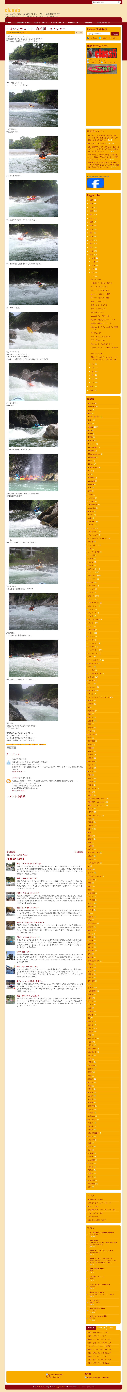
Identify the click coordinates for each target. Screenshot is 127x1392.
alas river (91, 403)
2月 (93, 379)
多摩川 (90, 988)
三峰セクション (94, 863)
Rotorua (91, 484)
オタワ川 (91, 555)
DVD (90, 430)
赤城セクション (94, 961)
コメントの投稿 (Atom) (19, 855)
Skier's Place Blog (97, 1308)
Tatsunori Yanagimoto (93, 176)
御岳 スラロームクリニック (27, 966)
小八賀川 (91, 900)
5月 (93, 368)
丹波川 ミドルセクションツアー (29, 937)
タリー (90, 626)
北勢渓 (90, 1157)
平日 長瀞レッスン (98, 340)
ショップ (91, 589)
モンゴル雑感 (94, 1235)
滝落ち (90, 1025)
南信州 (90, 1099)
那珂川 (90, 1082)
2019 (91, 226)
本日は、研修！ (95, 1302)
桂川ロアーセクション (96, 802)
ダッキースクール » (57, 22)
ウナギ (90, 542)
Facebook (93, 38)
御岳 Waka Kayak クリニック (99, 1353)
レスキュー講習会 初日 (100, 298)
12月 (93, 258)
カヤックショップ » (103, 22)
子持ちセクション (94, 876)
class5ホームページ (95, 1200)
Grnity (90, 434)
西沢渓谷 (91, 951)
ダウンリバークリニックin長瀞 (99, 1346)
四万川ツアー (96, 279)
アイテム (91, 528)
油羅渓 (90, 1173)
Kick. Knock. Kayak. (97, 1268)
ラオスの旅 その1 (23, 952)
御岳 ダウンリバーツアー (98, 1336)
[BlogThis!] (10, 747)
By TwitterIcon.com (53, 1377)
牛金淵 (90, 778)
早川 (90, 984)
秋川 (90, 886)
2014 (91, 244)
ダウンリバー (93, 619)
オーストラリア (94, 552)
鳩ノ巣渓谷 (92, 1119)
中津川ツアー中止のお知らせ (101, 283)
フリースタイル (94, 660)
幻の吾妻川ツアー (97, 312)
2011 (91, 255)
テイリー (91, 636)
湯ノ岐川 (91, 1065)
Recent (91, 1328)
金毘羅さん (92, 788)
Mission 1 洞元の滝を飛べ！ (102, 344)
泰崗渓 (90, 994)
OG (89, 474)
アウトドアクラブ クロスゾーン (101, 1250)
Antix (90, 410)
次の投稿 (10, 851)
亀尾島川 (91, 761)
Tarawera (91, 498)
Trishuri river (92, 505)
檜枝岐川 (91, 1184)
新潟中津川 (92, 923)
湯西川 (90, 1069)
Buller (90, 420)
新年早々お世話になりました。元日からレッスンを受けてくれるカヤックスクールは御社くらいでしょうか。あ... (103, 165)
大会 (90, 1008)
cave (90, 423)
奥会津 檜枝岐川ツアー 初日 (102, 323)
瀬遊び (90, 937)
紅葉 (90, 832)
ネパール (91, 647)
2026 (91, 200)
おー (90, 549)
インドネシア (93, 535)
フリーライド (93, 663)
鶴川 (90, 1059)
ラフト (90, 684)
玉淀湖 (90, 785)
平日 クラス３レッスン (100, 290)
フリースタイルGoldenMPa (100, 1284)
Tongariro (91, 501)
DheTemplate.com (49, 1387)
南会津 (90, 1092)
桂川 (90, 795)
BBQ (90, 413)
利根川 (42, 744)
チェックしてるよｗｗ (96, 143)
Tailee (90, 495)
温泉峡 (90, 728)
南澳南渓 (91, 1106)
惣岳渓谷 (91, 981)
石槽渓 (90, 957)
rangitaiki (91, 481)
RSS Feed (115, 38)
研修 (90, 819)
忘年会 (90, 1153)
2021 (91, 218)
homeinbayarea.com (88, 1387)
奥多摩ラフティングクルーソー (101, 1258)
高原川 (90, 839)
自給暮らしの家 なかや (97, 1220)
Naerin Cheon (93, 467)
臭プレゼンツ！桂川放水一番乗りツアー (31, 981)
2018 (91, 229)
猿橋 (90, 714)
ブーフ (90, 657)
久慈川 (90, 771)
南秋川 (90, 1096)
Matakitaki (92, 457)
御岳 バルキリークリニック (27, 878)
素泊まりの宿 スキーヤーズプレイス (102, 1210)
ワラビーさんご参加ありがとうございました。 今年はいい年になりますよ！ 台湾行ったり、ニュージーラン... (103, 157)
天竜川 (90, 1062)
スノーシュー (93, 606)
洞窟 (90, 1076)
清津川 (90, 944)
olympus (91, 478)
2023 (91, 211)
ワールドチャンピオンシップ (98, 697)
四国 (90, 869)
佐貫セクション (94, 853)
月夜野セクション (94, 815)
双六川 (90, 978)
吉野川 (90, 768)
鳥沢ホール (92, 1048)
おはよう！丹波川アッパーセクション (30, 922)
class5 (12, 10)
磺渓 (90, 1187)
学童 (90, 738)
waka (90, 518)
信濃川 (90, 917)
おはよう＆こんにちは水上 (100, 337)
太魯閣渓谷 (92, 991)
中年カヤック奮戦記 (97, 1292)
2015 (91, 240)
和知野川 (91, 1180)
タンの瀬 (91, 630)
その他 (90, 616)
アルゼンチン (93, 532)
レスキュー (92, 687)
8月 (93, 273)
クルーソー (92, 579)
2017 (91, 233)
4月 (93, 371)
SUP (90, 491)
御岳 (90, 829)
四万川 (90, 873)
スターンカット (94, 603)
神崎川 (90, 927)
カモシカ (93, 1310)
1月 (93, 382)
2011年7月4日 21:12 (18, 771)
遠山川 (90, 717)
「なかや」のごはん (97, 1276)
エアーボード (93, 545)
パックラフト (93, 650)
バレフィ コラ (93, 653)
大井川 (90, 1005)
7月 (93, 276)
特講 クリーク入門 (98, 309)
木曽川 (90, 1163)
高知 (90, 842)
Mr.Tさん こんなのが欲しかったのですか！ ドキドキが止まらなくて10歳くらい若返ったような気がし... (103, 138)
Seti (89, 488)
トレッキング (93, 643)
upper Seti (92, 508)
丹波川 (90, 1028)
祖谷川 (90, 974)
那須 (90, 1086)
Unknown (15, 778)
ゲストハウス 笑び (95, 1213)
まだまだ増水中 (95, 1252)
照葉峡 (90, 907)
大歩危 (90, 1015)
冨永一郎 (91, 1140)
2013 (91, 247)
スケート (91, 599)
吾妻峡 (90, 822)
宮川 (90, 775)
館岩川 (90, 751)
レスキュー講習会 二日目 (100, 294)
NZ (89, 471)
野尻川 (90, 1170)
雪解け (90, 964)
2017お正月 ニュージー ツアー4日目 (102, 1294)
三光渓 (90, 859)
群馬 (90, 792)
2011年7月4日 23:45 (18, 790)
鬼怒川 (90, 758)
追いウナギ (92, 1052)
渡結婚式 (93, 1286)
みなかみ (91, 677)
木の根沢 (91, 1160)
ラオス (90, 680)
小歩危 (90, 903)
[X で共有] (12, 747)
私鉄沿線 (91, 880)
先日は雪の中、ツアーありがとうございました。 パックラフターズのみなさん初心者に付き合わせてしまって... (103, 149)
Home (8, 22)
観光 (90, 744)
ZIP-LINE (91, 525)
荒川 (90, 836)
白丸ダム (91, 1116)
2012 (91, 251)
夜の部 (90, 1167)
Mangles (91, 451)
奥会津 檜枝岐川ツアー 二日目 (103, 320)
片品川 (90, 1146)
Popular (101, 1328)
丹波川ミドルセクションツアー (28, 908)
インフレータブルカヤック (98, 538)
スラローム (92, 613)
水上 (35, 744)
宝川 (90, 1150)
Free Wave (94, 1240)
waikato (91, 511)
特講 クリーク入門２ (99, 305)
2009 (91, 390)
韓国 (90, 748)
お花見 (90, 559)
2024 (91, 207)
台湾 (90, 998)
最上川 (90, 856)
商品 (90, 890)
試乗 (90, 883)
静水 (90, 954)
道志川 (90, 1079)
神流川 (90, 930)
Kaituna (91, 440)
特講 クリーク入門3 (98, 301)
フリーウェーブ (94, 1216)
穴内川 (90, 809)
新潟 (90, 920)
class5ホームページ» (22, 22)
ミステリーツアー (94, 673)
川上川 (90, 971)
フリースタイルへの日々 (98, 1316)
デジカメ (91, 640)
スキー (90, 592)
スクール (91, 596)
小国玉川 (91, 893)
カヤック (19, 744)
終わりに (93, 1278)
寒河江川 (91, 741)
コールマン (92, 586)
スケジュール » (88, 22)
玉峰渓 (90, 782)
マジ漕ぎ (91, 670)
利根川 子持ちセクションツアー (29, 893)
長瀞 (90, 1042)
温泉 (90, 724)
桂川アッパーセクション (97, 799)
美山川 (90, 1136)
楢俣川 (90, 1089)
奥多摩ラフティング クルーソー (100, 1203)
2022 (91, 215)
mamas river (92, 447)
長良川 (90, 1045)
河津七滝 (91, 734)
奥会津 (90, 721)
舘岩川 (90, 755)
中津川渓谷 (92, 1038)
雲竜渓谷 (91, 711)
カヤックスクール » (40, 22)
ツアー (28, 744)
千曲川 (90, 967)
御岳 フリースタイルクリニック (29, 864)
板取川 (90, 1123)
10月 (93, 265)
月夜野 (90, 812)
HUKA (90, 437)
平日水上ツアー (96, 333)
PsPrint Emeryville (71, 1387)
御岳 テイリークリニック (98, 1333)
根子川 (90, 849)
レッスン (91, 690)
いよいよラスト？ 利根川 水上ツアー (36, 29)
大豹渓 (90, 1011)
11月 (93, 262)
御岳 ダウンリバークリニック (28, 996)
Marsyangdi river (94, 454)
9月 (93, 269)
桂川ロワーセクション (96, 805)
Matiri (90, 461)
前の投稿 (78, 851)
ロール (90, 694)
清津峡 (90, 940)
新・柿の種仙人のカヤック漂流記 (102, 1233)
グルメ (90, 582)
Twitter (104, 38)
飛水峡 (90, 1126)
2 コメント (79, 32)
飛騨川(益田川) (93, 1133)
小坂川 (90, 896)
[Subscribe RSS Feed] (110, 38)
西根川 (90, 947)
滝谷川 (90, 1021)
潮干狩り (93, 1318)
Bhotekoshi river (94, 417)
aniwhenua (92, 407)
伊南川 (90, 704)
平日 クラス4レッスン (99, 287)
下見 (90, 731)
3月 (93, 375)
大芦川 (90, 1001)
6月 (93, 364)
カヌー (90, 565)
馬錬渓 (90, 1113)
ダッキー (91, 623)
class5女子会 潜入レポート (101, 316)
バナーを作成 (105, 176)
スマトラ (91, 609)
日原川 (90, 1109)
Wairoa (90, 515)
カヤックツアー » (73, 22)
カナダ (90, 562)
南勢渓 (90, 1103)
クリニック (92, 575)
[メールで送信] (8, 747)
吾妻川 (90, 826)
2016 (91, 236)
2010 (91, 387)
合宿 (90, 846)
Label (111, 1328)
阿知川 (90, 701)
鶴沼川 (90, 1055)
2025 (91, 204)
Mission (91, 464)
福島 (90, 1143)
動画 (90, 1072)
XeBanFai (91, 521)
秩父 (90, 1035)
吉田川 (90, 765)
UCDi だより (94, 1300)
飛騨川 (90, 1130)
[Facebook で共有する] (15, 747)
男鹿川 (90, 1032)
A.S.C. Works (93, 1206)
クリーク (91, 572)
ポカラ (90, 667)
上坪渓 (90, 910)
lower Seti (91, 444)
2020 (91, 222)
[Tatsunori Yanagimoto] (95, 188)
